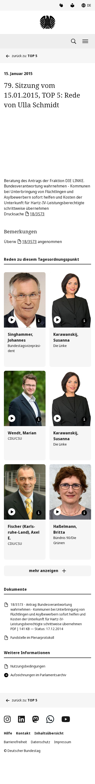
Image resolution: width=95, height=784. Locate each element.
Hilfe (8, 733)
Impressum (62, 742)
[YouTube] (65, 719)
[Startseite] (47, 22)
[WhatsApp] (50, 719)
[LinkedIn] (21, 719)
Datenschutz (40, 742)
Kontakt (23, 733)
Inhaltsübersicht (49, 733)
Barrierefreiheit (15, 742)
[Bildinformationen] (39, 321)
